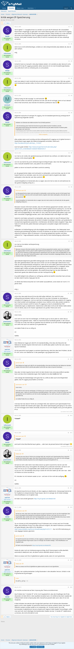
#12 (71, 340)
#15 (71, 432)
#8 (71, 187)
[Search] (71, 8)
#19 (71, 560)
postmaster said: (20, 384)
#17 (71, 488)
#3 (71, 61)
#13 (71, 359)
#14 (71, 415)
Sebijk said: (19, 454)
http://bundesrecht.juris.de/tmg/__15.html (28, 143)
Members (31, 8)
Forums (11, 8)
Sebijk (3, 20)
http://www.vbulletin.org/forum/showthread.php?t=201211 (33, 529)
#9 (71, 241)
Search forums (12, 11)
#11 (71, 312)
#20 (71, 587)
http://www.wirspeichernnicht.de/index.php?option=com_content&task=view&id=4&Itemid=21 (36, 148)
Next (7, 23)
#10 (71, 293)
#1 (71, 26)
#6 (71, 112)
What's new (20, 8)
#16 (71, 450)
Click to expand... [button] (43, 134)
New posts (4, 11)
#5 (71, 95)
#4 (71, 78)
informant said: (20, 190)
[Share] (69, 27)
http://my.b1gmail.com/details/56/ (45, 498)
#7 (71, 153)
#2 (71, 44)
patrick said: (19, 362)
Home (4, 8)
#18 (71, 507)
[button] (25, 8)
